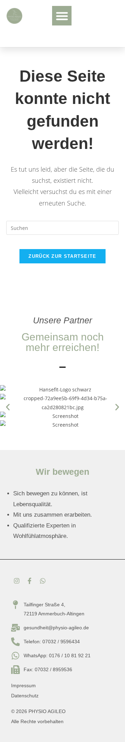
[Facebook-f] (29, 580)
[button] (62, 15)
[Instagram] (16, 580)
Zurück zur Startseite (62, 256)
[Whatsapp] (42, 580)
